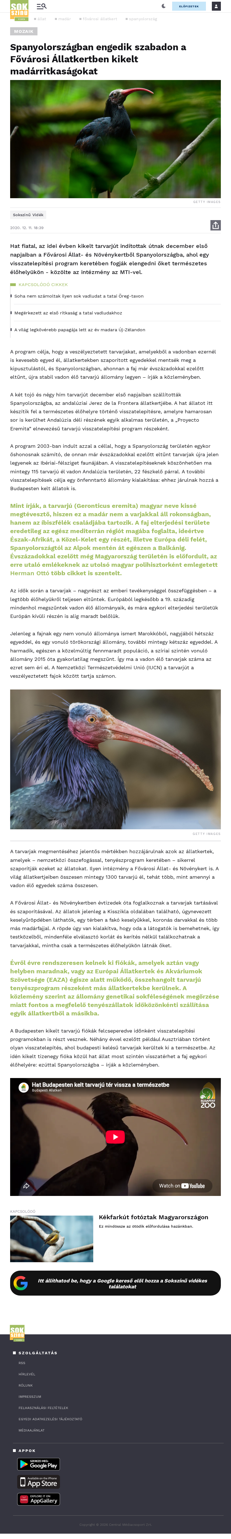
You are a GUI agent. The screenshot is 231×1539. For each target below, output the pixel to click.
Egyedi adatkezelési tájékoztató (50, 1419)
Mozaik (24, 31)
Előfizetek (189, 6)
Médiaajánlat (32, 1430)
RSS (22, 1363)
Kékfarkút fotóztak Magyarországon (153, 1217)
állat (41, 19)
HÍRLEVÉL (27, 1374)
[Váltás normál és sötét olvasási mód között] (163, 6)
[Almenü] (41, 6)
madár (64, 19)
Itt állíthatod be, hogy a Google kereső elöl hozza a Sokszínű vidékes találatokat (122, 1283)
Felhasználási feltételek (43, 1408)
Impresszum (30, 1397)
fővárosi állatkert (100, 19)
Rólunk (26, 1385)
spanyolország (143, 19)
